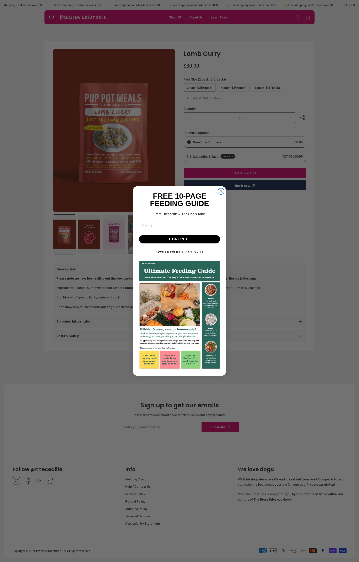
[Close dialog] (221, 191)
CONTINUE (179, 239)
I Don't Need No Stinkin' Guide (179, 251)
